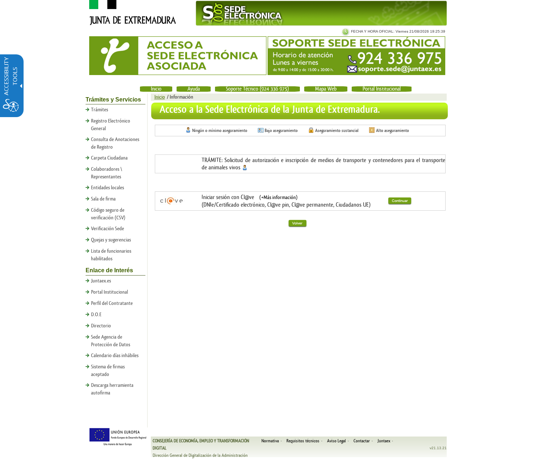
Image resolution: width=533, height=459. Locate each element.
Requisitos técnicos (302, 441)
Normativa (270, 441)
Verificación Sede (107, 228)
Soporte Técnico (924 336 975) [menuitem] (257, 89)
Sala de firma (103, 199)
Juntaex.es (101, 281)
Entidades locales (107, 187)
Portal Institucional (109, 292)
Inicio (159, 97)
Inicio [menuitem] (156, 89)
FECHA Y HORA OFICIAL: (372, 31)
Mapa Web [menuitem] (325, 89)
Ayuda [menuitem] (193, 89)
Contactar (362, 441)
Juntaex (383, 441)
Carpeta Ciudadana (109, 158)
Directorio (101, 325)
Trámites (99, 109)
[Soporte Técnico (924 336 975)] (356, 55)
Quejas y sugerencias (111, 240)
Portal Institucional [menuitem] (382, 89)
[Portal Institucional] (131, 23)
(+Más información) (278, 197)
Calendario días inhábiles (115, 355)
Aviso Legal (336, 441)
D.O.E (96, 314)
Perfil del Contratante (112, 303)
